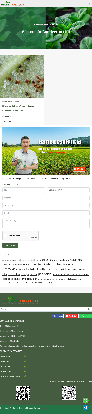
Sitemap (45, 408)
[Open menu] (90, 3)
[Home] (34, 25)
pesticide (45, 274)
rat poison (54, 279)
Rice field (67, 279)
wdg (29, 283)
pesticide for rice (60, 274)
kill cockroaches (56, 269)
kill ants (19, 269)
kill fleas (67, 269)
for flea (70, 260)
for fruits (77, 259)
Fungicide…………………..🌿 (13, 366)
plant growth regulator (25, 278)
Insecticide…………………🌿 (13, 356)
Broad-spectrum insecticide (26, 260)
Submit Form (10, 245)
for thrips (18, 265)
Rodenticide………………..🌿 (13, 371)
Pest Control (7, 102)
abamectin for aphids (9, 260)
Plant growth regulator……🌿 (13, 376)
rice (62, 279)
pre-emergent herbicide (44, 279)
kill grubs (76, 269)
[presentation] (22, 76)
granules (54, 265)
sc (12, 283)
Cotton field (46, 260)
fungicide (44, 264)
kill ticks (33, 274)
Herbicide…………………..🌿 (13, 361)
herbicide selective (76, 265)
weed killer (37, 283)
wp (50, 282)
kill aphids (29, 269)
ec (53, 259)
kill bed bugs (42, 269)
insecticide (8, 269)
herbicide (63, 264)
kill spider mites (11, 274)
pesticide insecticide (78, 274)
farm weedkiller (61, 260)
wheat (47, 283)
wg (43, 283)
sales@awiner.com (14, 331)
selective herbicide (20, 283)
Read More (8, 121)
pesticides (7, 279)
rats (59, 279)
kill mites (83, 269)
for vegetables (30, 264)
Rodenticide (6, 283)
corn (37, 260)
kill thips (25, 274)
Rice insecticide (76, 279)
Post (17, 102)
